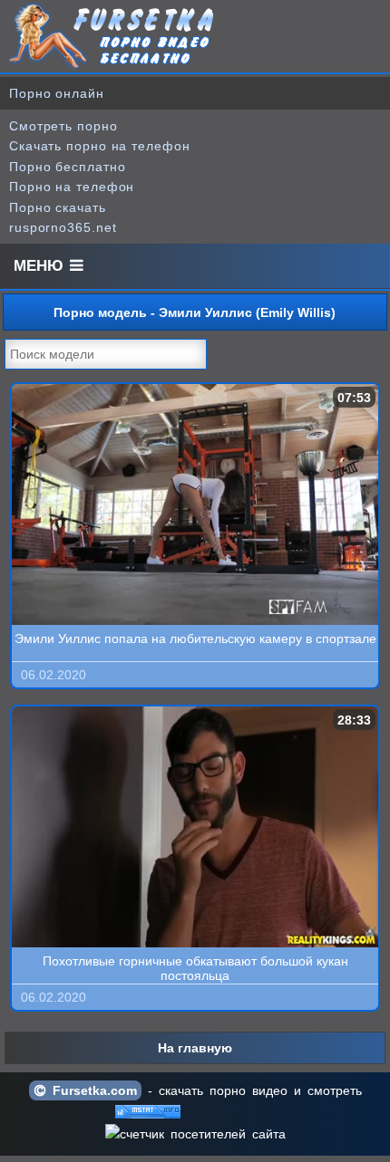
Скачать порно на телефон (99, 146)
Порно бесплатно (67, 166)
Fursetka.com (91, 1090)
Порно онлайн (56, 93)
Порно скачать (57, 207)
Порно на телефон (71, 186)
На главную (195, 1048)
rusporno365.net (63, 227)
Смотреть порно (63, 126)
